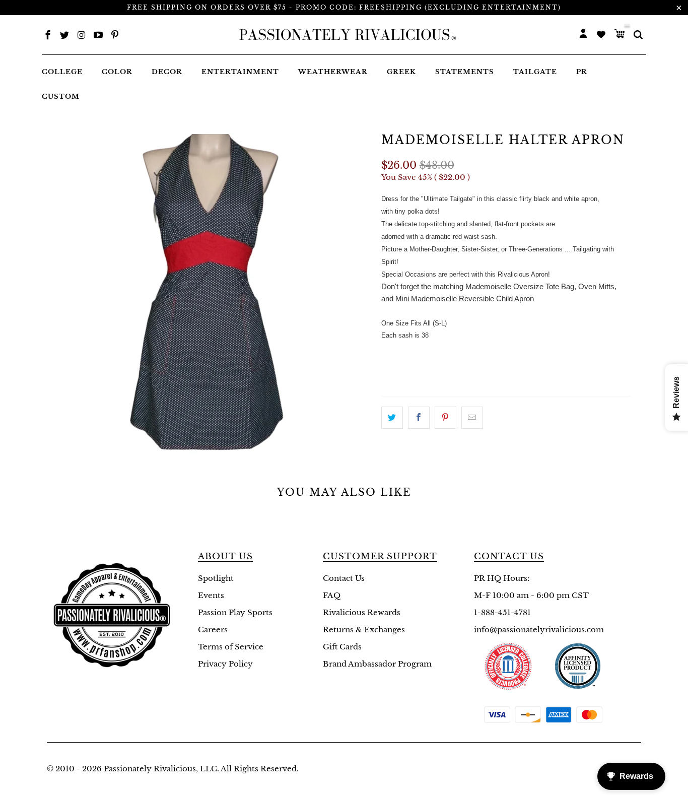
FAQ (331, 595)
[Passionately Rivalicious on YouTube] (98, 36)
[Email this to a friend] (472, 418)
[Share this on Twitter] (392, 418)
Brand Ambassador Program (377, 664)
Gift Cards (342, 646)
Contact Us (344, 578)
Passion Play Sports (235, 612)
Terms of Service (230, 646)
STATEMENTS (464, 72)
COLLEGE (62, 72)
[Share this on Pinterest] (445, 418)
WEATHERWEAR (333, 72)
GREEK (401, 72)
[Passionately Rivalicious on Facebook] (48, 36)
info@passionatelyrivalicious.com (539, 629)
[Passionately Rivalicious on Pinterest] (115, 36)
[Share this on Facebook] (419, 418)
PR (581, 72)
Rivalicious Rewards (361, 612)
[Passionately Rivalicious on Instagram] (82, 36)
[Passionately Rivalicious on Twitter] (64, 36)
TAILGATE (535, 72)
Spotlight (216, 578)
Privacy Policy (225, 664)
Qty (389, 354)
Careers (213, 629)
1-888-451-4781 (502, 612)
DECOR (167, 72)
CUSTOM (61, 96)
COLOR (117, 72)
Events (211, 595)
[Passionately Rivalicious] (344, 34)
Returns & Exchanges (364, 629)
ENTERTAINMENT (240, 72)
